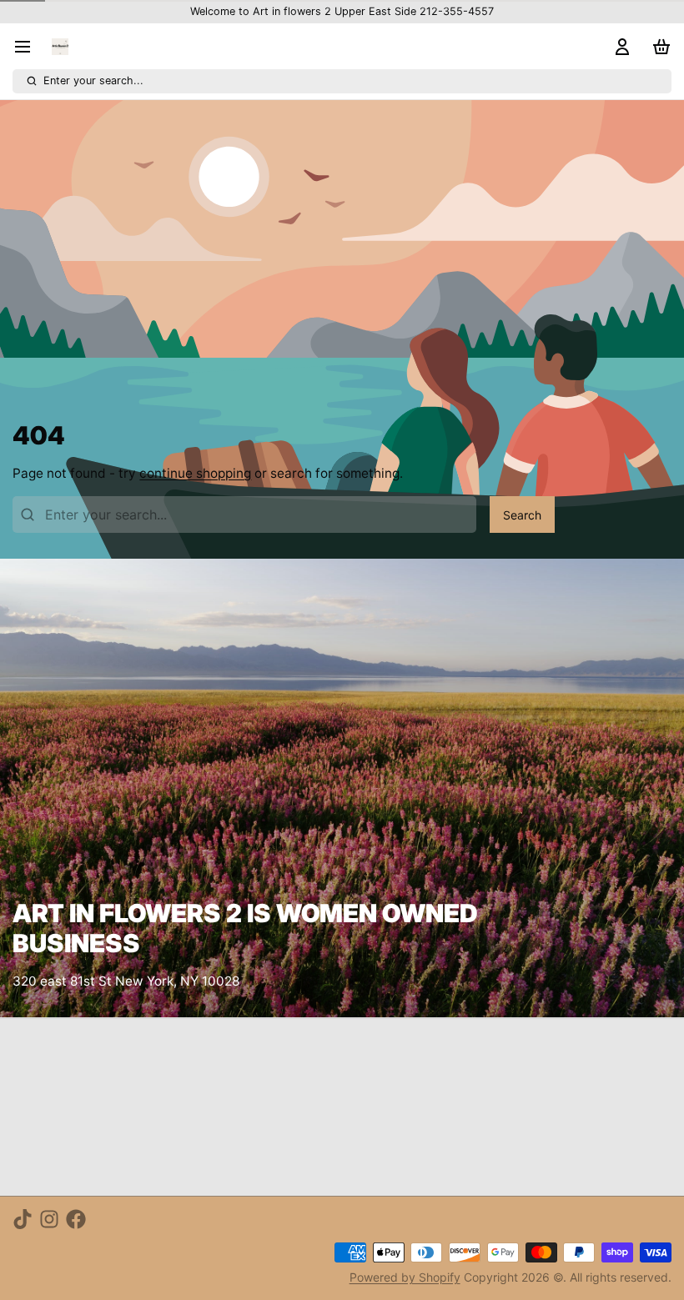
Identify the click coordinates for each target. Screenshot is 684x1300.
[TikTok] (23, 1219)
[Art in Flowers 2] (60, 46)
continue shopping (195, 473)
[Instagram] (49, 1219)
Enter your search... (93, 80)
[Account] (619, 46)
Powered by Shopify (405, 1277)
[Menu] (29, 46)
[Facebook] (76, 1219)
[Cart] (658, 46)
